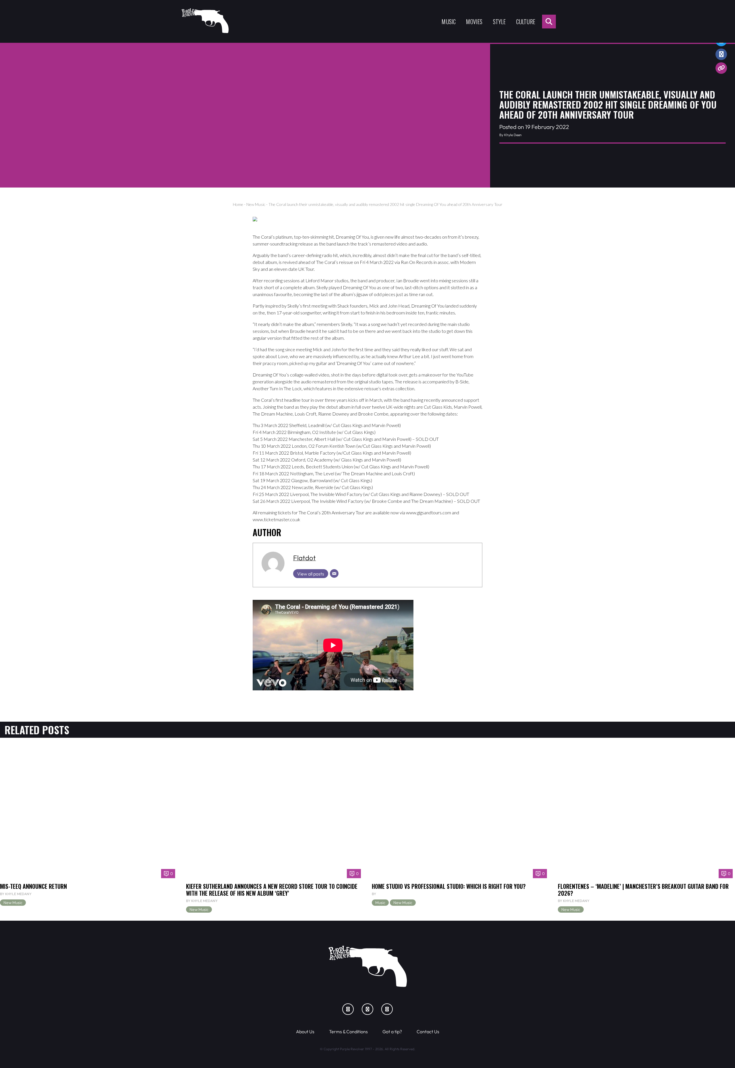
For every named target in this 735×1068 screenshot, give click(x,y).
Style (499, 21)
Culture (525, 21)
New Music (255, 204)
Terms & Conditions (348, 1031)
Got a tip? (392, 1031)
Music (449, 21)
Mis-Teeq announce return (33, 886)
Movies (474, 21)
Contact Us (428, 1031)
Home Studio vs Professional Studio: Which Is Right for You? (449, 886)
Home (238, 204)
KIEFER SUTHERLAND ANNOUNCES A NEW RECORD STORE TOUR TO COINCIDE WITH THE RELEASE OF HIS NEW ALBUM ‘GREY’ (271, 889)
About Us (305, 1031)
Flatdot (304, 557)
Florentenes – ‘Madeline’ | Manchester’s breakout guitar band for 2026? (643, 889)
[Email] (334, 573)
